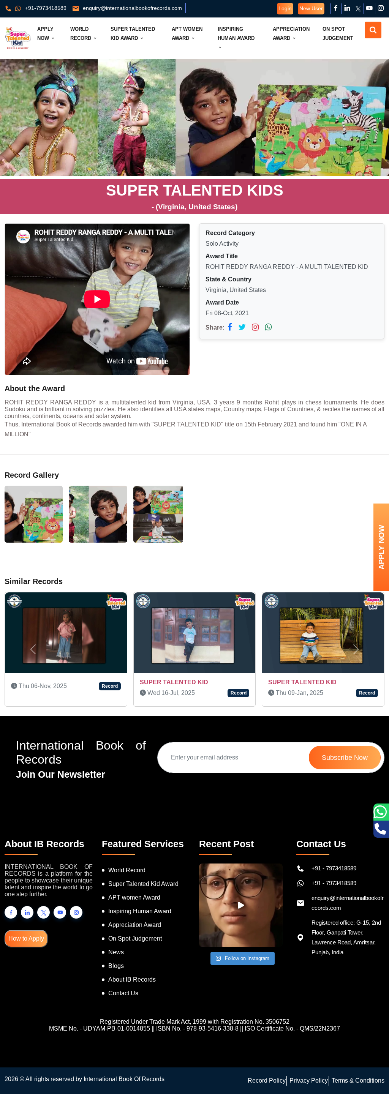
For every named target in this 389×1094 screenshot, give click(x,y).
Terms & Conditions (358, 1080)
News (116, 952)
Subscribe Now (345, 757)
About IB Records (132, 979)
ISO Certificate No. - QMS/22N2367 (292, 1028)
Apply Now (45, 33)
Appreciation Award (291, 33)
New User (311, 8)
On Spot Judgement (338, 33)
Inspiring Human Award (236, 33)
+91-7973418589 (45, 8)
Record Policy (267, 1080)
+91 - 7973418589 (334, 868)
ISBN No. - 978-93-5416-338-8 (197, 1028)
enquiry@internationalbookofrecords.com (131, 8)
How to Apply (26, 938)
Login (285, 8)
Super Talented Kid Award (133, 33)
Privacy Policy (308, 1080)
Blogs (116, 966)
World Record (81, 33)
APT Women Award (187, 33)
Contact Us (123, 993)
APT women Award (134, 897)
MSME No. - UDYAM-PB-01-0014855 (99, 1028)
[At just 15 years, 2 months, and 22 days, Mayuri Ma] (241, 905)
